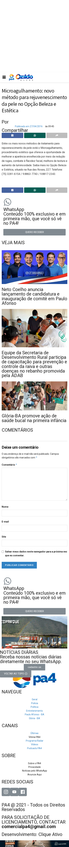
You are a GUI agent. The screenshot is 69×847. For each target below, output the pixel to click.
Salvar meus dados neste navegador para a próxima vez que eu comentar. (36, 553)
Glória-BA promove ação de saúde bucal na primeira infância (34, 418)
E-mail (5, 521)
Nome (5, 506)
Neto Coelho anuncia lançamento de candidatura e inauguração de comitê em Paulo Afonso (34, 296)
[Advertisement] (34, 36)
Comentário (9, 464)
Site (4, 536)
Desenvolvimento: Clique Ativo (32, 834)
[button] (34, 232)
